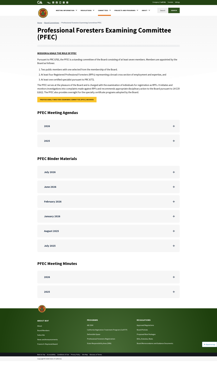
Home (39, 23)
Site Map (85, 355)
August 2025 (51, 231)
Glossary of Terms (96, 355)
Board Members (43, 330)
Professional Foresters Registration (101, 339)
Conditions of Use (63, 355)
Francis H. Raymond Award (47, 344)
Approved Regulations (145, 325)
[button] (66, 10)
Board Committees (51, 23)
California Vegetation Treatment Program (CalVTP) (107, 330)
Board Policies (142, 330)
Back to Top (41, 355)
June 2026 (50, 187)
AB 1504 (90, 325)
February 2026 (52, 201)
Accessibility (51, 355)
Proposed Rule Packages (146, 334)
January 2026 (52, 216)
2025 (47, 141)
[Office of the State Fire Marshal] (42, 309)
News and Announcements (47, 339)
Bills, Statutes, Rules (145, 339)
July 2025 (50, 245)
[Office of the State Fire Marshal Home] (43, 13)
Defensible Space (93, 334)
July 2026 (50, 172)
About (39, 326)
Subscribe (41, 335)
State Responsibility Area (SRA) (99, 343)
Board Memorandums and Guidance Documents (155, 343)
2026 (47, 126)
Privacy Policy (75, 355)
